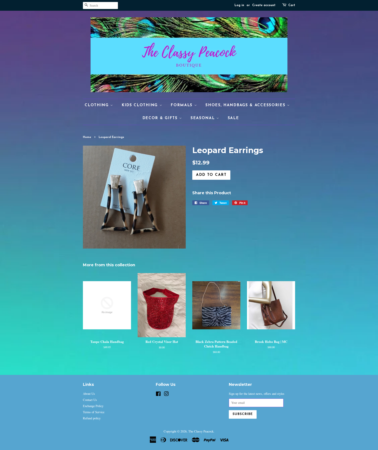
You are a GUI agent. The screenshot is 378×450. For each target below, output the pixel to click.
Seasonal (203, 118)
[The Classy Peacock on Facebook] (158, 394)
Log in (239, 5)
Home (87, 137)
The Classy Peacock (201, 431)
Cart (291, 5)
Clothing (97, 105)
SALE (233, 118)
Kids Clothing (140, 105)
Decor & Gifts (160, 118)
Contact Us (90, 400)
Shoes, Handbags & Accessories (246, 105)
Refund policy (92, 418)
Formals (182, 105)
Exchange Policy (93, 406)
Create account (263, 5)
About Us (89, 394)
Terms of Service (93, 412)
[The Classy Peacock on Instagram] (166, 394)
